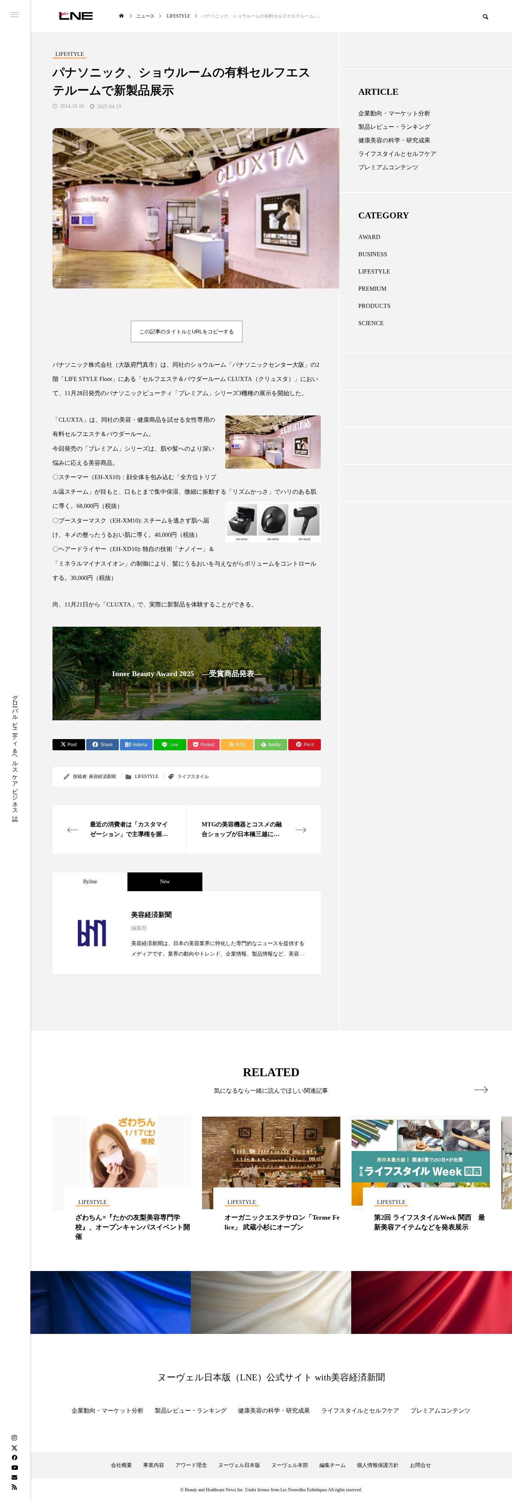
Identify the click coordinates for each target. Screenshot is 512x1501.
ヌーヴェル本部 (289, 1465)
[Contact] (14, 1477)
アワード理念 (191, 1465)
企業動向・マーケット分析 (394, 113)
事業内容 (153, 1465)
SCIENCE (371, 323)
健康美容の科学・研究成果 (394, 140)
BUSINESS (372, 254)
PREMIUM (372, 288)
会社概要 (121, 1465)
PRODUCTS (374, 306)
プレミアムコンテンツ (388, 167)
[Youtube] (14, 1467)
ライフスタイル (193, 776)
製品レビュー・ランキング (394, 127)
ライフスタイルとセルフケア (397, 154)
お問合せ (420, 1465)
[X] (14, 1448)
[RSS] (14, 1487)
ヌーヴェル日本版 (239, 1465)
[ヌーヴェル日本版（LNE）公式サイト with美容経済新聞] (75, 16)
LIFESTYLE (146, 776)
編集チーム (332, 1465)
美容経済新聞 (102, 776)
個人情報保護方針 (378, 1465)
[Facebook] (14, 1458)
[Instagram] (14, 1438)
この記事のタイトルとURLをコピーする (186, 332)
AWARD (369, 237)
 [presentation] (481, 1089)
